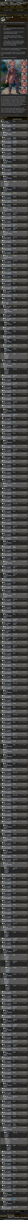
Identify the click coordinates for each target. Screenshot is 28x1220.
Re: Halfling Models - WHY (7, 292)
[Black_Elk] (3, 20)
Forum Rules (4, 1215)
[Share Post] (22, 15)
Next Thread (20, 10)
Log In (25, 2)
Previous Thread (8, 10)
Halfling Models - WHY (5, 303)
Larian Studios (4, 2)
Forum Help (16, 1217)
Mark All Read (11, 1215)
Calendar (12, 6)
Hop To (4, 1211)
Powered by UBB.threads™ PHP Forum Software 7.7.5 (14, 1219)
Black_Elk (11, 15)
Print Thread (3, 12)
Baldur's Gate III (4, 3)
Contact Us (10, 1217)
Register (20, 2)
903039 (25, 15)
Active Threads (19, 6)
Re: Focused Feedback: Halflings (6, 126)
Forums (11, 2)
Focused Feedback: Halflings (5, 122)
